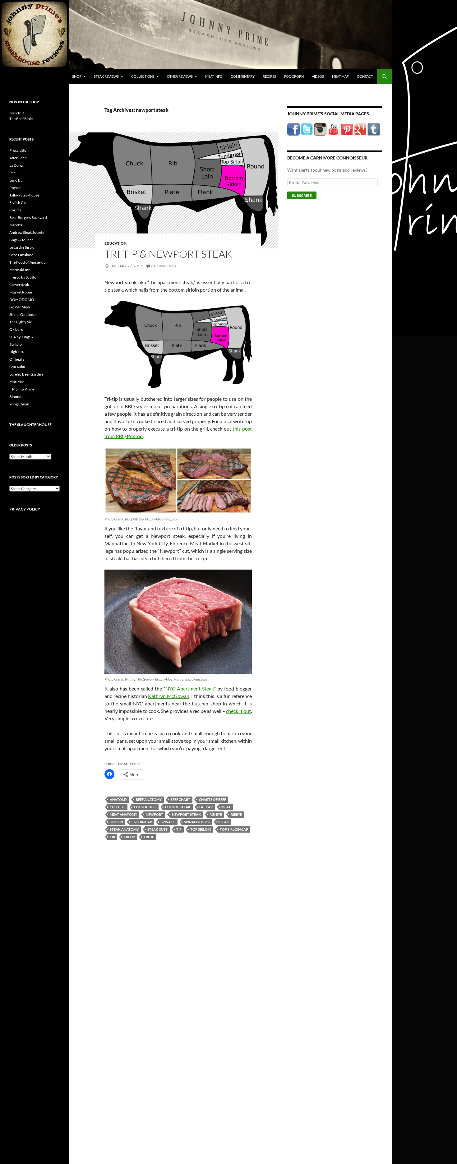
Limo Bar (16, 180)
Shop (76, 76)
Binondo (16, 396)
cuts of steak (178, 807)
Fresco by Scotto (22, 277)
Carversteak (19, 284)
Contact (365, 76)
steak (223, 822)
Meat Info (214, 76)
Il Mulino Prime (21, 389)
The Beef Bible (21, 118)
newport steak (186, 814)
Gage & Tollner (21, 240)
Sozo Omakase (21, 254)
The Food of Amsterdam (28, 262)
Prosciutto (17, 150)
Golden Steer (19, 307)
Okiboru (16, 329)
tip (179, 829)
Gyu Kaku (17, 366)
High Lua (16, 351)
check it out (238, 711)
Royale (15, 187)
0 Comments (163, 266)
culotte (117, 807)
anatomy (118, 799)
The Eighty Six (20, 322)
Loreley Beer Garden (26, 374)
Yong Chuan (19, 404)
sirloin (116, 822)
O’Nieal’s (16, 359)
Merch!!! (16, 113)
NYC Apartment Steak (189, 688)
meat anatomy (123, 814)
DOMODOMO (21, 299)
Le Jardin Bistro (22, 247)
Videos (318, 76)
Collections (143, 76)
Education (115, 243)
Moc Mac (17, 381)
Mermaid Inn (19, 269)
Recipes (269, 76)
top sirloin (200, 829)
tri (112, 837)
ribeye (236, 814)
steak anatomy (124, 829)
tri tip (129, 837)
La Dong (16, 165)
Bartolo (15, 344)
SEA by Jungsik (21, 337)
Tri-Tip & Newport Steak (168, 253)
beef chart (180, 799)
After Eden (18, 157)
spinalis (168, 822)
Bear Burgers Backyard (28, 217)
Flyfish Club (19, 202)
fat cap (206, 807)
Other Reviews (180, 76)
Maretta (15, 225)
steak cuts (157, 829)
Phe (12, 172)
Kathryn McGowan (168, 696)
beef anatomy (149, 799)
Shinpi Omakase (22, 314)
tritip (149, 837)
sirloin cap (142, 822)
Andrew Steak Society (26, 232)
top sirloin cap (234, 829)
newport (154, 814)
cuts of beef (145, 807)
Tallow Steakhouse (24, 195)
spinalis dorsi (197, 822)
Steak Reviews (106, 76)
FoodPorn (294, 76)
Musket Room (20, 292)
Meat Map (340, 76)
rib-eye (216, 814)
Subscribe (302, 195)
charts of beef (212, 799)
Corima (15, 210)
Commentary (243, 76)
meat (226, 807)
